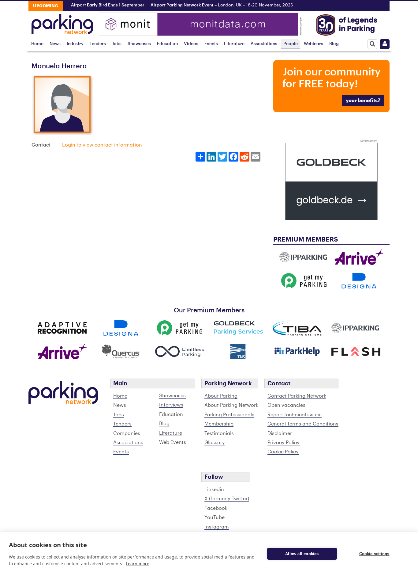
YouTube (214, 517)
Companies (126, 433)
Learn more (137, 563)
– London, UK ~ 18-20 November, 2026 (215, 5)
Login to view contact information (102, 145)
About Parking (220, 396)
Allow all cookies (302, 553)
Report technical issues (294, 414)
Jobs (116, 43)
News (55, 43)
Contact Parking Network (296, 396)
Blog (334, 43)
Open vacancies (286, 405)
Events (211, 43)
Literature (234, 43)
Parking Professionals (229, 414)
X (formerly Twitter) (226, 498)
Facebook (215, 508)
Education (167, 43)
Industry (75, 43)
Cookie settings (374, 553)
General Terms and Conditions (302, 424)
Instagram (216, 527)
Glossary (214, 442)
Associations (264, 43)
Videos (191, 43)
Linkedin (214, 489)
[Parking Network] (62, 22)
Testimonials (219, 433)
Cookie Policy (283, 451)
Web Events (172, 442)
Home (37, 43)
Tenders (98, 43)
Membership (218, 424)
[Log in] (385, 44)
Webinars (313, 43)
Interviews (171, 404)
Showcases (139, 43)
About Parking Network (231, 405)
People (290, 43)
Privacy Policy (283, 442)
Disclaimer (279, 433)
